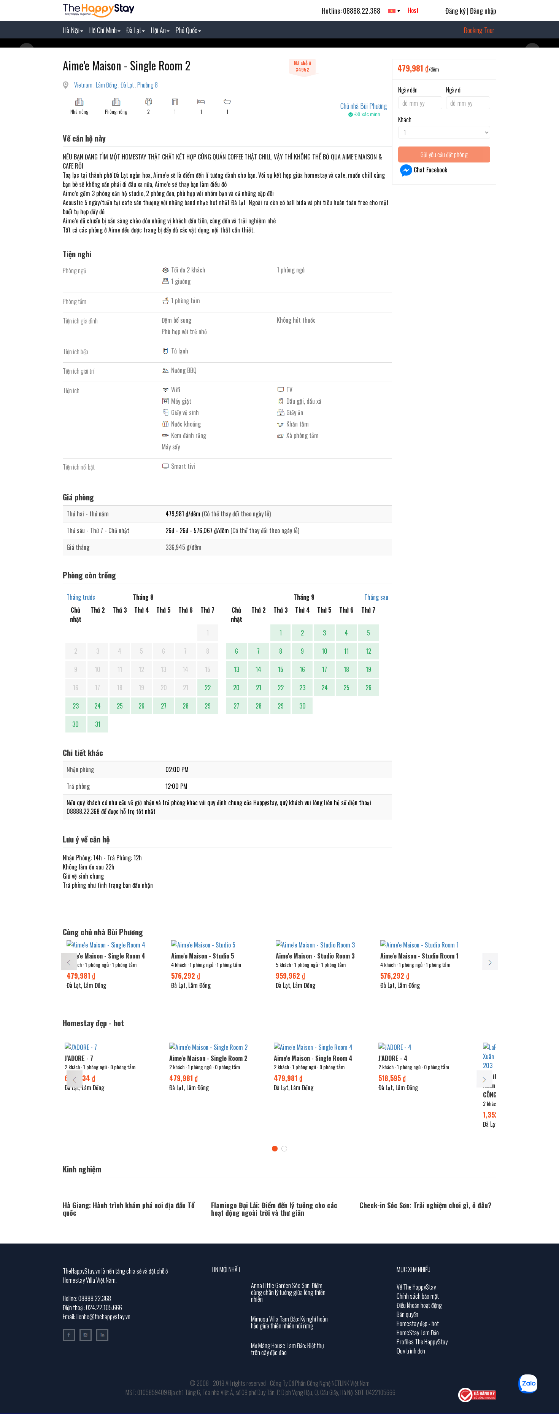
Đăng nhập (483, 11)
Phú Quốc (186, 30)
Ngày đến (408, 89)
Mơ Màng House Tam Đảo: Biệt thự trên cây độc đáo (287, 1349)
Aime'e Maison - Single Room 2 (419, 1058)
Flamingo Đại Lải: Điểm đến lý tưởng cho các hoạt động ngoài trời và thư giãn (274, 1209)
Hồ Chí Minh (103, 30)
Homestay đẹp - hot (418, 1323)
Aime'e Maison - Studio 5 (202, 955)
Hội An (158, 30)
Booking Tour (479, 30)
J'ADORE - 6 (81, 1058)
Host (413, 10)
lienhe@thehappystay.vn (103, 1316)
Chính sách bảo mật (418, 1296)
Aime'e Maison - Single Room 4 (106, 955)
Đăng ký (455, 11)
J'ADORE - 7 (290, 1058)
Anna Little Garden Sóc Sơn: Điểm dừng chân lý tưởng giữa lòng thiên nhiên (288, 1292)
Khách (404, 119)
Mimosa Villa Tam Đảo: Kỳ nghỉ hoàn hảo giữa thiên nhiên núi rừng (289, 1322)
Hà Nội (71, 30)
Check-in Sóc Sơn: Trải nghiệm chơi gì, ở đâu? (425, 1205)
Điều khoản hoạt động (419, 1305)
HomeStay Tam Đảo (418, 1332)
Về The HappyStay (416, 1286)
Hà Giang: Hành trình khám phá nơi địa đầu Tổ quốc (129, 1209)
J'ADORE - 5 (185, 1058)
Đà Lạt (133, 30)
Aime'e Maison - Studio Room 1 (419, 955)
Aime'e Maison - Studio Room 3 (315, 955)
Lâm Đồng (107, 84)
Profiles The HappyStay (422, 1341)
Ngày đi (454, 89)
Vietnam (84, 84)
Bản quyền (407, 1314)
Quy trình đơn (411, 1350)
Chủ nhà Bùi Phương (363, 106)
